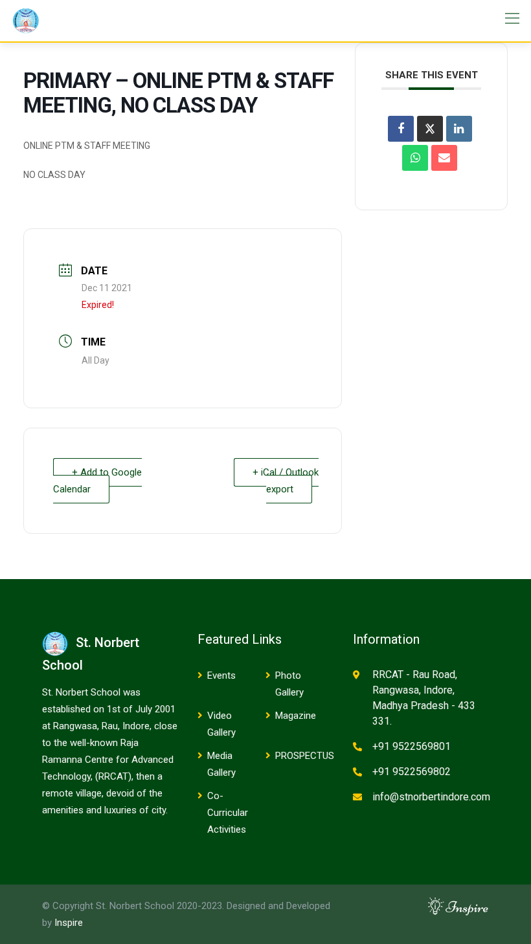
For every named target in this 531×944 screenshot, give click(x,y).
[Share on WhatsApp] (415, 158)
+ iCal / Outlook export (286, 481)
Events (221, 675)
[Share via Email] (444, 158)
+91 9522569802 (411, 771)
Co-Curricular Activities (227, 812)
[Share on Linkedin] (459, 129)
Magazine (295, 715)
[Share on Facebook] (401, 129)
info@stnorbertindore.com (431, 797)
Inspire (68, 922)
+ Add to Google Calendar (97, 481)
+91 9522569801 (411, 746)
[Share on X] (430, 129)
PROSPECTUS (304, 756)
